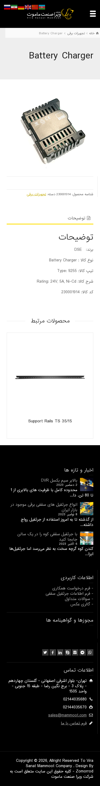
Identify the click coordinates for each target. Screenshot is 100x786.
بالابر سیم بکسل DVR (59, 480)
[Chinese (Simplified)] (35, 7)
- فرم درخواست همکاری (72, 588)
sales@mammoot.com (67, 715)
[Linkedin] (60, 652)
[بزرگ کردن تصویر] (50, 129)
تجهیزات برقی (36, 194)
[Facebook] (53, 652)
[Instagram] (75, 652)
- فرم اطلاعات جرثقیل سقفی (69, 593)
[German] (21, 7)
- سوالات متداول (79, 599)
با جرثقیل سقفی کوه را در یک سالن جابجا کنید (47, 537)
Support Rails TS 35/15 (50, 421)
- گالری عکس (81, 604)
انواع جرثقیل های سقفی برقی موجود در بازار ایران (44, 507)
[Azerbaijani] (42, 7)
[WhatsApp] (90, 652)
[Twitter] (45, 652)
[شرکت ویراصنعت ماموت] (50, 14)
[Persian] (14, 7)
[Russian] (7, 7)
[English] (28, 7)
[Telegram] (82, 652)
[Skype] (68, 652)
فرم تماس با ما (74, 723)
